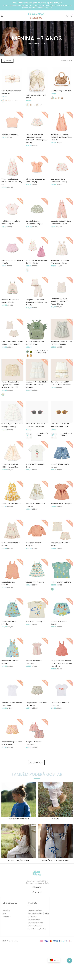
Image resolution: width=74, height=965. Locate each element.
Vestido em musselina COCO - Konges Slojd (9, 465)
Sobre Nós (6, 910)
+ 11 (45, 353)
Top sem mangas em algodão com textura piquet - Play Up (59, 301)
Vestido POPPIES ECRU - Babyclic (10, 544)
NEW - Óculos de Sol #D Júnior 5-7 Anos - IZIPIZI (35, 425)
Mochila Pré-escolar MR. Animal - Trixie (35, 342)
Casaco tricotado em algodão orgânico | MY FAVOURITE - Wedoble (10, 384)
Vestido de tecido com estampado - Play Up (60, 261)
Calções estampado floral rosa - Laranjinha (11, 743)
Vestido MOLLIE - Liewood (11, 503)
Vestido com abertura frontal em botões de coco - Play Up (61, 137)
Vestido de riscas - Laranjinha (33, 662)
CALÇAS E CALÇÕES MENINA (18, 860)
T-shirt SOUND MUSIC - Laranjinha (60, 703)
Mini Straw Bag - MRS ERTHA (61, 91)
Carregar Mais (36, 763)
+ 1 (16, 101)
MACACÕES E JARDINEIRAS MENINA (55, 860)
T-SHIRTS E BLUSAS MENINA (19, 819)
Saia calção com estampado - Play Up (59, 180)
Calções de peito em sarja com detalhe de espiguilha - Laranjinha (61, 663)
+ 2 (37, 351)
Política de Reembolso (35, 926)
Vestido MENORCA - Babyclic (9, 622)
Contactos (6, 917)
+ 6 (47, 351)
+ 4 (42, 351)
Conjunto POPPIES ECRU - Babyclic (60, 544)
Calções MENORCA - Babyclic (59, 622)
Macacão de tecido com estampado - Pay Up (61, 222)
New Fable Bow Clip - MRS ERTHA (36, 96)
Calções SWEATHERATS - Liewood (60, 465)
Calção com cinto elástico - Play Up (12, 261)
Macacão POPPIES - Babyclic (9, 583)
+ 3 (40, 351)
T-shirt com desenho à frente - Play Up (10, 222)
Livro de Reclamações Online (37, 929)
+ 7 (35, 353)
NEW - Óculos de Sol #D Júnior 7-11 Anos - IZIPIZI (60, 425)
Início (29, 44)
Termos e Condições (35, 910)
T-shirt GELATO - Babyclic (61, 582)
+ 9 (40, 353)
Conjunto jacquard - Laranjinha (34, 743)
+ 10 (42, 353)
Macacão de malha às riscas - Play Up (10, 300)
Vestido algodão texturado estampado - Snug (12, 425)
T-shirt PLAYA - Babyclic (35, 621)
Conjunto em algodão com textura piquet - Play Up (12, 342)
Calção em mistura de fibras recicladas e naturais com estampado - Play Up (37, 138)
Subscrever (37, 887)
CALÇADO (55, 819)
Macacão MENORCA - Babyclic (9, 662)
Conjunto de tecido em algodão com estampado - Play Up (37, 302)
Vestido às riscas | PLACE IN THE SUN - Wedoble (61, 342)
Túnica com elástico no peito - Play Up (35, 180)
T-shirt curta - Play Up (10, 134)
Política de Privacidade (35, 923)
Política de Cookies (34, 920)
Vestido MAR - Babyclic (35, 582)
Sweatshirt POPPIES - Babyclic (34, 544)
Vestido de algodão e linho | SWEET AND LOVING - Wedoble (36, 384)
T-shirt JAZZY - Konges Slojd (35, 465)
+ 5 (44, 351)
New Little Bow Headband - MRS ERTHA (11, 92)
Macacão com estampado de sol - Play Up (36, 261)
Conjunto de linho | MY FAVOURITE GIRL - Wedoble (61, 383)
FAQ (4, 914)
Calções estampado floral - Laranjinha (36, 703)
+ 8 (38, 353)
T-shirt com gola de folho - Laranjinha (11, 703)
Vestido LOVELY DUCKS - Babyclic (35, 504)
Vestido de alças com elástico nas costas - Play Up (11, 182)
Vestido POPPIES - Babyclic (61, 503)
